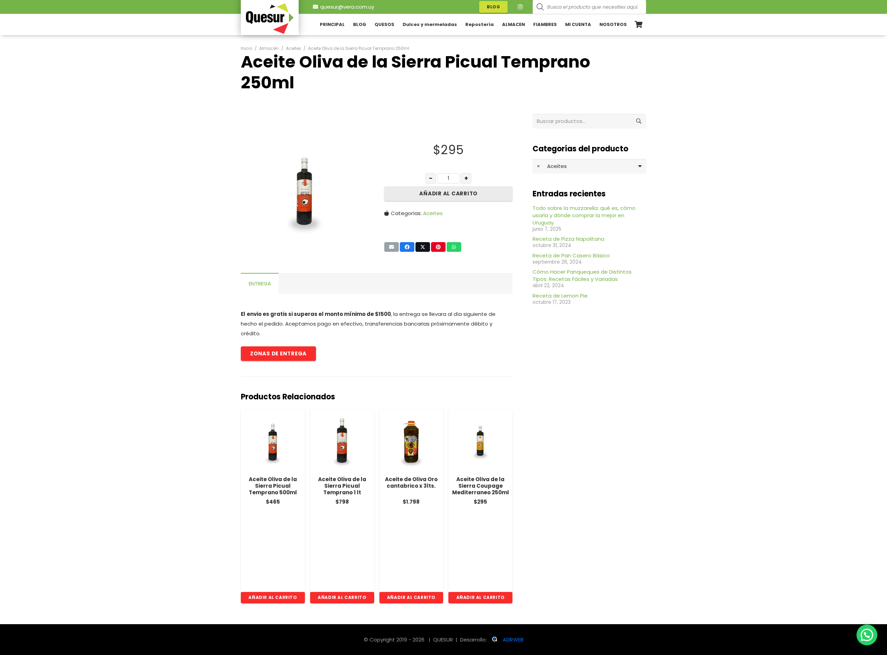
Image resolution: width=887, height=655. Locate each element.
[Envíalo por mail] (391, 247)
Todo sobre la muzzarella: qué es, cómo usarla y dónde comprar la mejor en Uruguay (584, 215)
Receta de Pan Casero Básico (571, 255)
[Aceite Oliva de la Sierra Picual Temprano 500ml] (272, 441)
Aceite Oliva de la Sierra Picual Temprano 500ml (273, 486)
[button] (358, 140)
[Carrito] (638, 24)
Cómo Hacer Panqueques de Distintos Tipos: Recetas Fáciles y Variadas (582, 275)
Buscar (639, 121)
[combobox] (589, 166)
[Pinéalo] (438, 247)
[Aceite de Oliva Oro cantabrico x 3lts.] (411, 441)
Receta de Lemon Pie (560, 295)
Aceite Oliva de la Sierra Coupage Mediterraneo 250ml (480, 486)
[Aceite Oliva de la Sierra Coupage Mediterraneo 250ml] (480, 441)
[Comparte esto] (407, 247)
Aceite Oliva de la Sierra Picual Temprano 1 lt (342, 486)
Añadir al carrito (448, 193)
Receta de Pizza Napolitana (568, 238)
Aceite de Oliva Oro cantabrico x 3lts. (411, 482)
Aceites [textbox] (552, 166)
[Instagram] (520, 7)
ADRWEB (513, 639)
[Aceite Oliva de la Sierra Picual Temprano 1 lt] (342, 441)
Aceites (433, 213)
